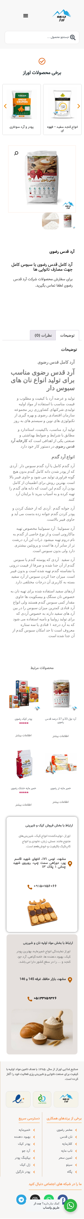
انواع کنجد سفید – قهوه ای (62, 128)
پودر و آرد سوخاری (22, 127)
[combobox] (42, 37)
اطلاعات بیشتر (60, 736)
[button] (25, 15)
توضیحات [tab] (67, 335)
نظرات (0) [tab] (43, 335)
